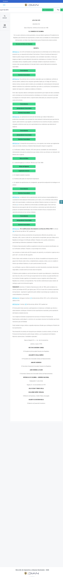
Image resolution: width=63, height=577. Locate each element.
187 (26, 304)
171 (31, 298)
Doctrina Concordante (24, 75)
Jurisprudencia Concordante (24, 108)
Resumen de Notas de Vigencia (24, 44)
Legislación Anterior (24, 171)
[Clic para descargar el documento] (61, 9)
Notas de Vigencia (24, 166)
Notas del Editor (24, 158)
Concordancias (24, 70)
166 (13, 231)
